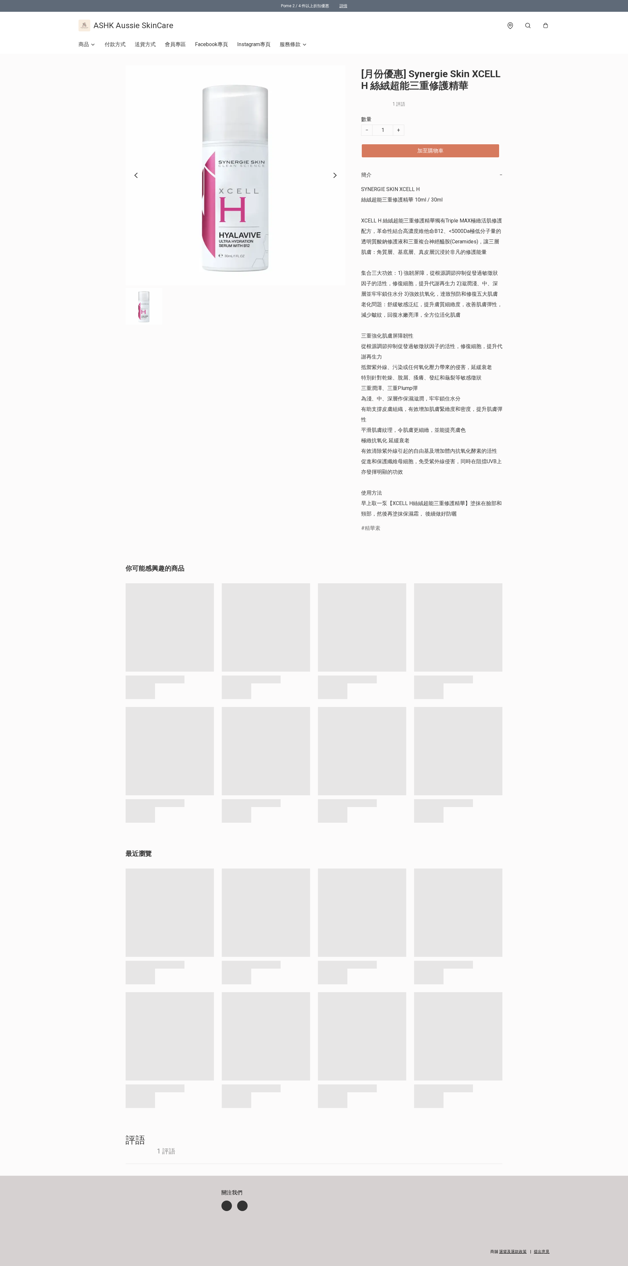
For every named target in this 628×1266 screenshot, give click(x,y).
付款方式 (115, 44)
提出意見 (542, 1251)
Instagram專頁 (253, 44)
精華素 (372, 528)
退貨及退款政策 (513, 1251)
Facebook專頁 (211, 44)
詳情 (343, 6)
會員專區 (175, 44)
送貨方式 (145, 44)
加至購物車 (430, 151)
